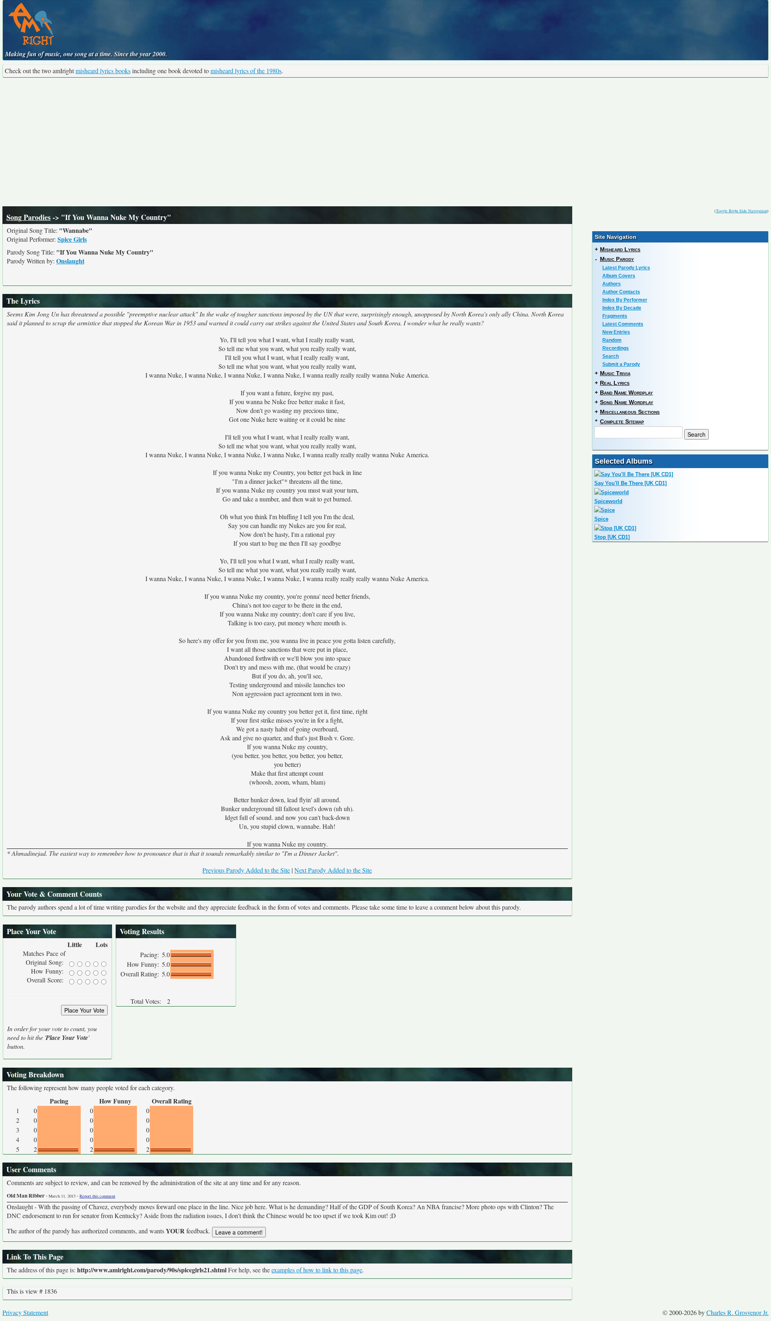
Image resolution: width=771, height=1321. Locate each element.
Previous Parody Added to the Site (246, 870)
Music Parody (617, 259)
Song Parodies (28, 217)
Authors (611, 284)
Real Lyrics (615, 383)
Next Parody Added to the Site (333, 870)
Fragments (614, 316)
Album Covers (618, 276)
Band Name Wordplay (626, 392)
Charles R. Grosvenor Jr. (737, 1312)
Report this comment (97, 1196)
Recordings (615, 348)
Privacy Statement (25, 1312)
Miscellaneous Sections (630, 412)
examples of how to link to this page (316, 1270)
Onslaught (70, 260)
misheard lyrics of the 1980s (245, 70)
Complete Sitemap (622, 421)
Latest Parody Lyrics (626, 268)
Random (612, 340)
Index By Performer (624, 300)
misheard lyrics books (103, 70)
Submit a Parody (621, 364)
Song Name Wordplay (626, 402)
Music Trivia (615, 373)
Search (610, 356)
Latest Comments (622, 324)
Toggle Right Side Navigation (741, 211)
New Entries (616, 332)
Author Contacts (621, 292)
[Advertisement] (385, 142)
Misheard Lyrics (620, 249)
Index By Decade (621, 308)
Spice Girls (72, 239)
